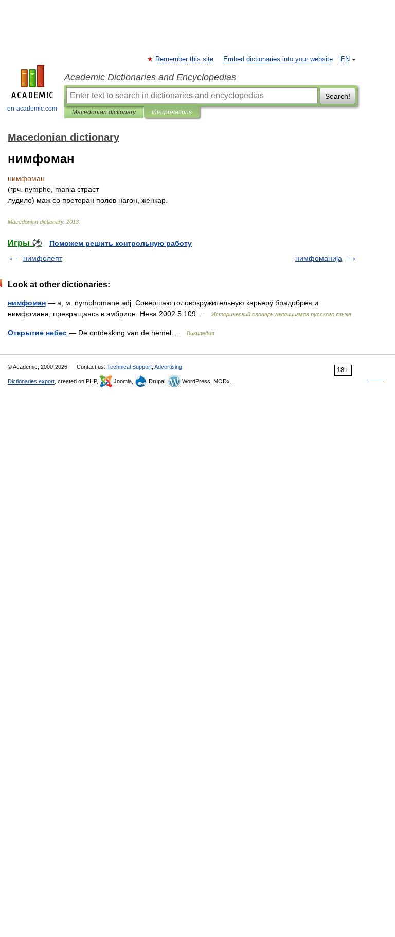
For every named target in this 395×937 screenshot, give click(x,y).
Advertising (168, 367)
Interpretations (172, 112)
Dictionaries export (31, 381)
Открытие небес (37, 333)
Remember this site (184, 59)
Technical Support (129, 367)
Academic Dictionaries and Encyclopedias (150, 77)
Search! (337, 96)
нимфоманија (318, 258)
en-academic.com (32, 108)
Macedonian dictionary (104, 112)
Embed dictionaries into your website (278, 59)
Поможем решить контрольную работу (120, 243)
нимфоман (27, 303)
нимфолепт (42, 258)
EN (345, 59)
